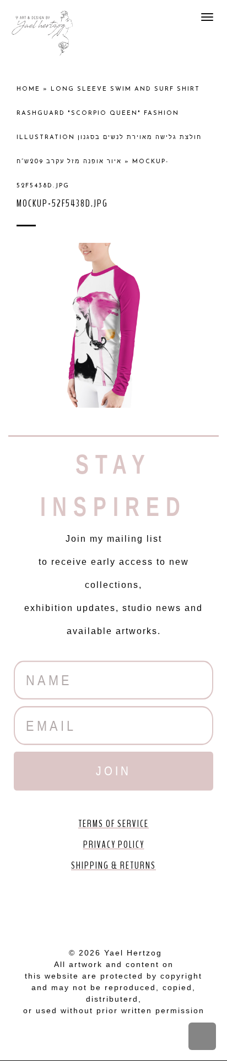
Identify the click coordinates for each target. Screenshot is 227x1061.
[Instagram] (145, 906)
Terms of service (113, 823)
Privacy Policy (113, 844)
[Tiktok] (176, 906)
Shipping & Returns (113, 865)
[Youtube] (82, 906)
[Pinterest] (113, 906)
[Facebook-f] (50, 906)
